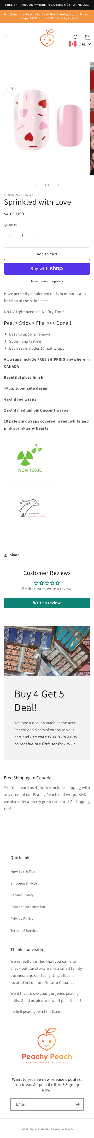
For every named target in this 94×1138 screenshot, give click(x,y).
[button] (6, 38)
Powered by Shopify (62, 1128)
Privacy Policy (21, 918)
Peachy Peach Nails (40, 1128)
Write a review (47, 602)
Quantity (10, 225)
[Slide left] (35, 185)
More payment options (47, 281)
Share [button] (15, 554)
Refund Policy (22, 895)
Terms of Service (24, 930)
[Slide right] (58, 185)
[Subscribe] (77, 1104)
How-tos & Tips (23, 871)
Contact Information (27, 906)
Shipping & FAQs (24, 883)
